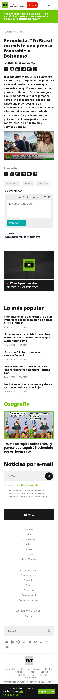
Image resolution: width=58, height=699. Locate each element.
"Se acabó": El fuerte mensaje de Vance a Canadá (25, 353)
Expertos (43, 183)
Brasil (28, 183)
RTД (32, 674)
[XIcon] (23, 642)
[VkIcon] (6, 642)
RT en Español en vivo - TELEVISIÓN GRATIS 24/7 (22, 285)
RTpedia (29, 554)
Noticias (29, 529)
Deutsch (49, 669)
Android (29, 616)
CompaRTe (10, 669)
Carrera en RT (29, 595)
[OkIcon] (41, 642)
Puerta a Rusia (32, 677)
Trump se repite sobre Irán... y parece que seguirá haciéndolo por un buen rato (28, 447)
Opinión (29, 549)
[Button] (49, 5)
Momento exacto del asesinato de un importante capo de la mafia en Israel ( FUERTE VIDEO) (28, 320)
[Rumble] (12, 642)
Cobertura (29, 590)
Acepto (24, 485)
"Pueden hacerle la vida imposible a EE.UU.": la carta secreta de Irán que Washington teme (27, 337)
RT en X (29, 514)
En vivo (32, 5)
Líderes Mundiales (29, 559)
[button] (29, 264)
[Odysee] (18, 642)
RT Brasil (25, 669)
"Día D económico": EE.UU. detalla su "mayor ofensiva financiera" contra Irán (27, 370)
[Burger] (53, 5)
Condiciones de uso (29, 600)
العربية (37, 669)
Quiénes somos (29, 575)
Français (32, 671)
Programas (29, 539)
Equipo (29, 585)
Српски (44, 671)
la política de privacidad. (28, 485)
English (19, 671)
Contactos (29, 580)
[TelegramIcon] (29, 642)
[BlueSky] (35, 642)
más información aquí (13, 693)
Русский (21, 674)
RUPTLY (43, 674)
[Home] (5, 5)
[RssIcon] (47, 642)
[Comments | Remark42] (29, 217)
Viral (29, 534)
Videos (29, 544)
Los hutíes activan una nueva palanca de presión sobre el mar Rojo (28, 385)
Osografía (17, 404)
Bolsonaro (11, 183)
